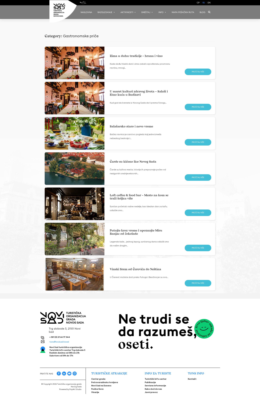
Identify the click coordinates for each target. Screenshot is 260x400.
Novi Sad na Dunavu (101, 385)
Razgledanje (105, 12)
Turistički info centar (155, 379)
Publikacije (150, 382)
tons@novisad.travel (59, 342)
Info (160, 12)
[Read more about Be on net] (83, 2)
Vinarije (95, 392)
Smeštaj (145, 12)
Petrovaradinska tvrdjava (104, 382)
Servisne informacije (155, 385)
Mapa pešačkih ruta (183, 12)
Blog (202, 12)
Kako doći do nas (153, 389)
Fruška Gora (97, 389)
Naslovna (86, 12)
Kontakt (192, 379)
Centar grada (98, 379)
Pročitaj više (198, 72)
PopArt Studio (75, 389)
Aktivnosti (127, 12)
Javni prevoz (151, 392)
